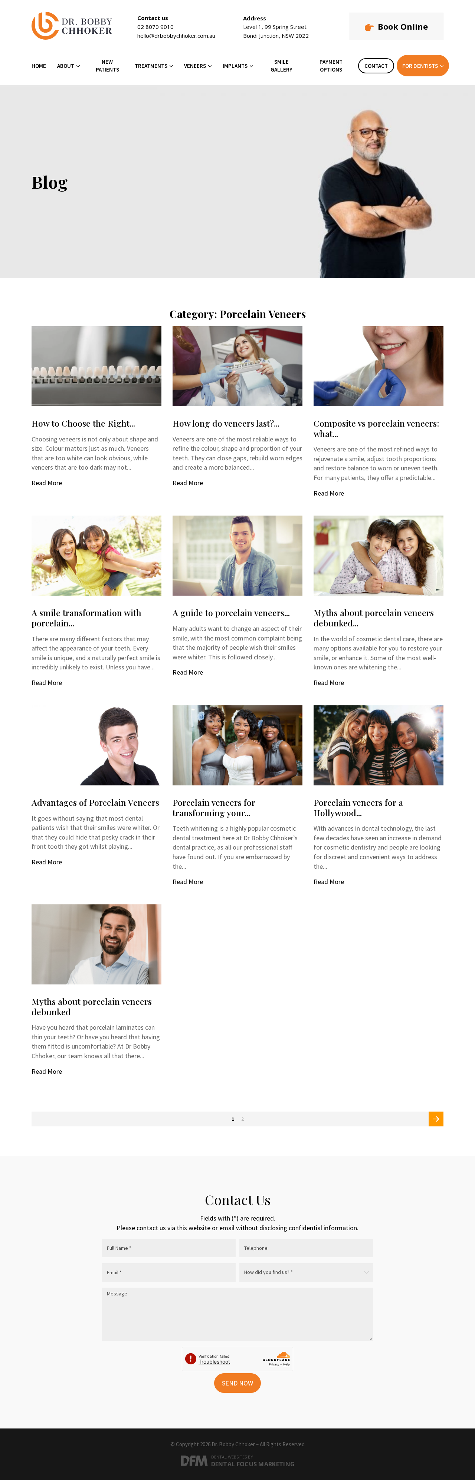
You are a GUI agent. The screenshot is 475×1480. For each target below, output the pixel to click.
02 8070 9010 (155, 26)
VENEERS (195, 65)
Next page (436, 1121)
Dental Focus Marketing (253, 1464)
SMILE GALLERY (281, 65)
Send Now (237, 1383)
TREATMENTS (151, 65)
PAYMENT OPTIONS (331, 65)
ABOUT (65, 65)
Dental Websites (229, 1457)
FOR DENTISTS (420, 65)
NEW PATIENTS (107, 65)
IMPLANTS (235, 65)
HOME (39, 65)
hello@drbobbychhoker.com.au (176, 35)
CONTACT (376, 65)
